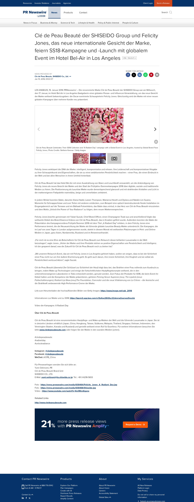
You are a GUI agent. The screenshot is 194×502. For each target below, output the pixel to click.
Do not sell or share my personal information (151, 496)
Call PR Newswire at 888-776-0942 (39, 485)
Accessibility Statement (108, 493)
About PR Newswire (107, 485)
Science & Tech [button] (68, 22)
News (54, 12)
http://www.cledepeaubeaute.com (51, 402)
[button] (97, 125)
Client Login (148, 3)
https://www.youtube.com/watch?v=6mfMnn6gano (65, 390)
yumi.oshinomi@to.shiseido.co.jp (56, 377)
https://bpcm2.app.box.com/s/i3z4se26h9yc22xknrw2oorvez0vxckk (102, 298)
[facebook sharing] (128, 75)
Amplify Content (66, 498)
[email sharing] (157, 75)
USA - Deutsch (129, 58)
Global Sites (104, 497)
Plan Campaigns (66, 488)
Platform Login (143, 488)
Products (68, 12)
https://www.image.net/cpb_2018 (116, 290)
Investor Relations (42, 3)
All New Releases (145, 485)
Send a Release (163, 3)
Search (165, 12)
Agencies (67, 3)
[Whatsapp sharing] (145, 75)
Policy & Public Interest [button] (108, 22)
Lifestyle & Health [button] (86, 22)
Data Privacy (143, 490)
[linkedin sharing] (139, 75)
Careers (102, 490)
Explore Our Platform (68, 485)
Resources (27, 3)
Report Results (66, 496)
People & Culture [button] (130, 22)
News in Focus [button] (30, 22)
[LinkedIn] (23, 498)
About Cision (104, 488)
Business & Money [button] (48, 22)
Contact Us (26, 494)
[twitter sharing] (134, 75)
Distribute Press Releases (71, 493)
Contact (83, 12)
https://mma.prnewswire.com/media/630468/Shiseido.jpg (68, 387)
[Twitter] (29, 498)
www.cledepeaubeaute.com (52, 329)
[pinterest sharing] (151, 75)
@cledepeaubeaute (54, 350)
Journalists (56, 3)
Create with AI (66, 490)
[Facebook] (26, 498)
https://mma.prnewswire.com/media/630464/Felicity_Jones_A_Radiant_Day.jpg (79, 384)
